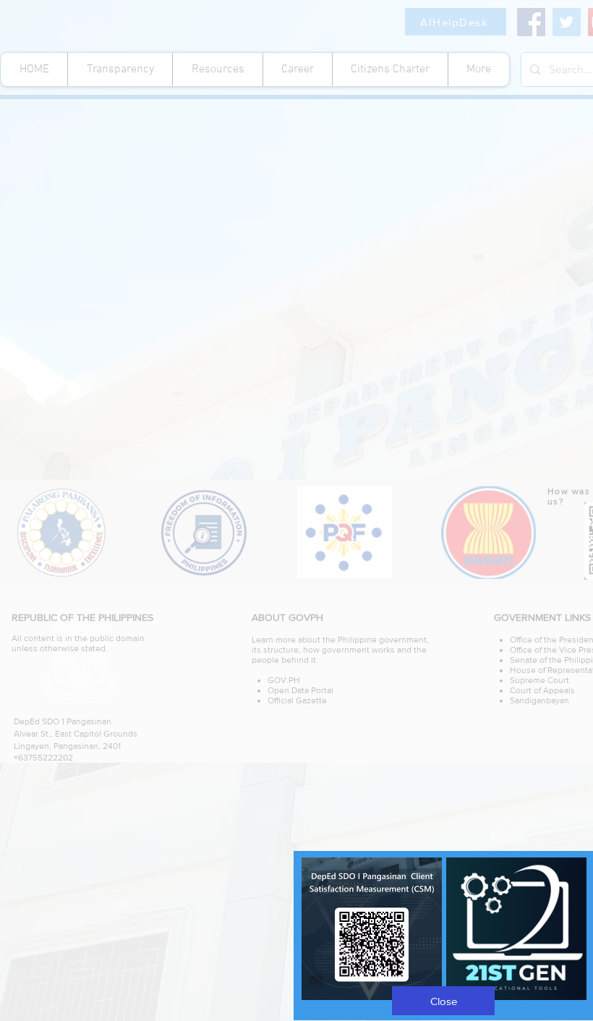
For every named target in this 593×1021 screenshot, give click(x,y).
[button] (443, 1000)
